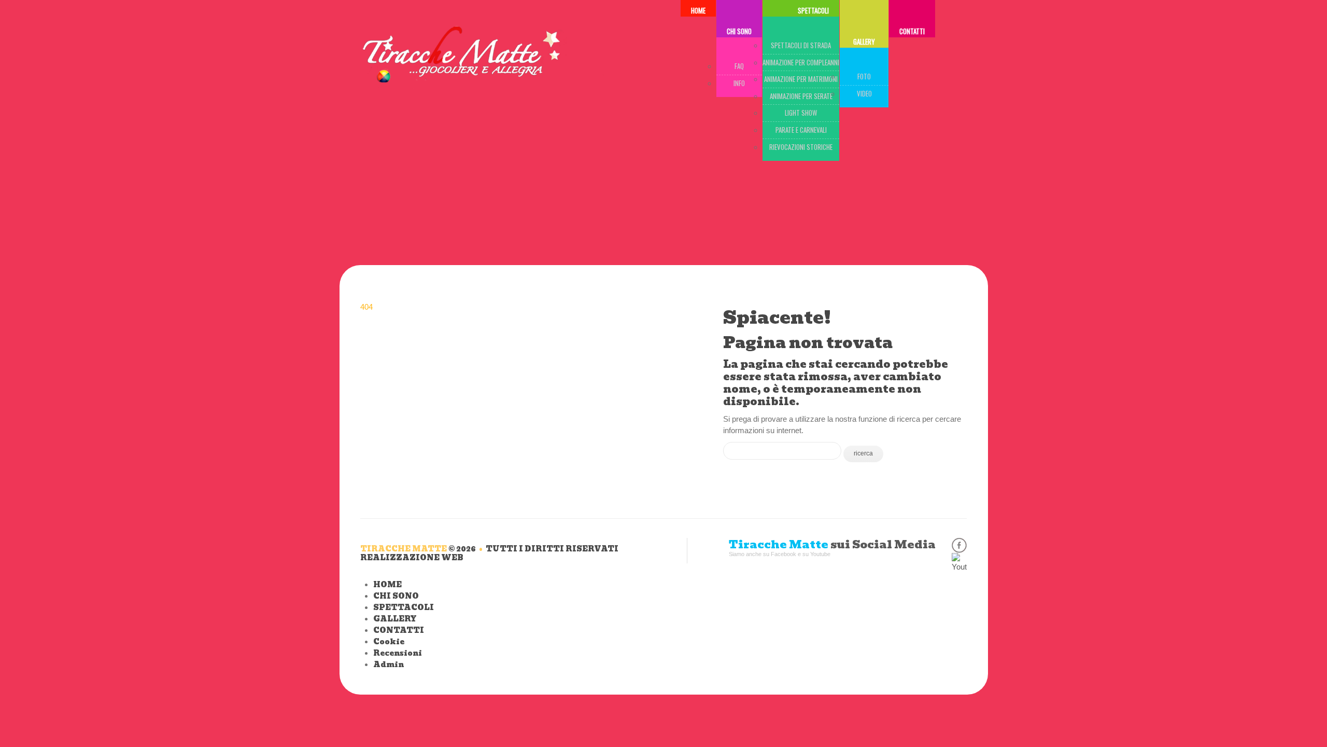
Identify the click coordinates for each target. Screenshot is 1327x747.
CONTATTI (912, 31)
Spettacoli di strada (801, 45)
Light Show (801, 112)
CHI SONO (739, 31)
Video (864, 93)
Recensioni (397, 653)
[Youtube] (959, 560)
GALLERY (864, 41)
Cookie (388, 641)
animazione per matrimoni (801, 79)
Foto (864, 76)
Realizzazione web (411, 557)
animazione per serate (801, 96)
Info (739, 83)
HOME (387, 584)
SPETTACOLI (403, 607)
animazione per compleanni (801, 62)
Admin (388, 664)
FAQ (739, 66)
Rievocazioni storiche (800, 147)
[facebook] (959, 545)
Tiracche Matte (403, 549)
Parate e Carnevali (801, 130)
